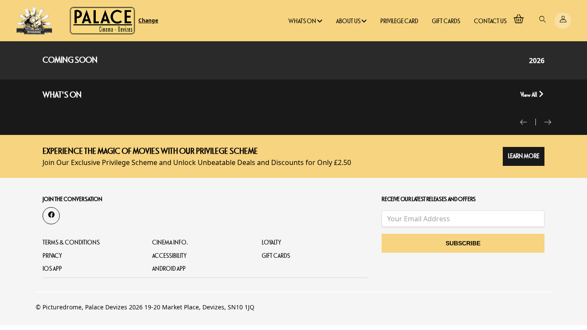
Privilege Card (399, 21)
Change (148, 20)
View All (529, 95)
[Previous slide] (528, 122)
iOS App (52, 269)
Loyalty (271, 242)
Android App (169, 269)
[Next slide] (547, 122)
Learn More (523, 156)
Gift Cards (446, 21)
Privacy (52, 256)
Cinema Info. (170, 242)
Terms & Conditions (71, 242)
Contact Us (490, 21)
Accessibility (169, 256)
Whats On (302, 21)
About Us (348, 21)
